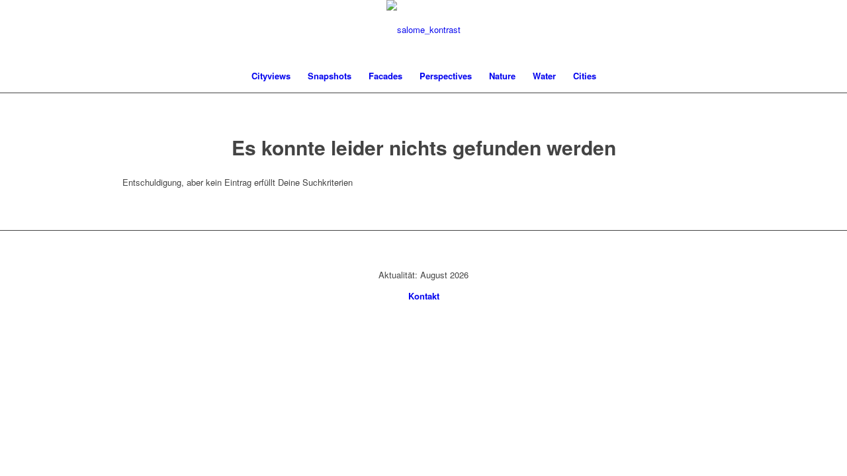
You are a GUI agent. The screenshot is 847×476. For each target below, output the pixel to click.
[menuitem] (271, 76)
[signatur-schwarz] (423, 30)
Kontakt (423, 296)
